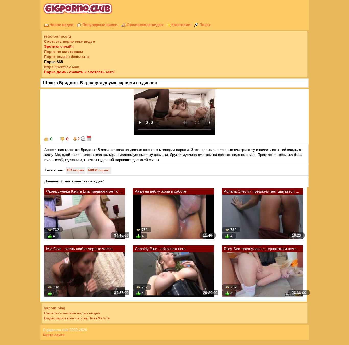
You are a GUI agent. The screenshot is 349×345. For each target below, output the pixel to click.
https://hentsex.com (61, 67)
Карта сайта (54, 335)
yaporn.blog (54, 308)
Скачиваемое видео (144, 25)
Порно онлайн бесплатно (67, 57)
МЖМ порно (98, 170)
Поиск (205, 25)
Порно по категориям (63, 52)
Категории (180, 25)
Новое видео (61, 25)
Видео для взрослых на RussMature (77, 318)
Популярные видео (100, 25)
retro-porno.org (57, 36)
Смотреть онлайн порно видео (72, 313)
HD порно (75, 170)
